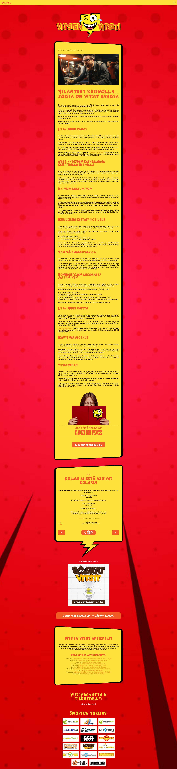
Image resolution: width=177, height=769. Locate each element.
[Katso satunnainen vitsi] (88, 532)
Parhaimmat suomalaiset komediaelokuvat (92, 667)
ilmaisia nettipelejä (96, 152)
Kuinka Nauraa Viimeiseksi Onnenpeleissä (92, 664)
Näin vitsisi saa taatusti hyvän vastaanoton (92, 665)
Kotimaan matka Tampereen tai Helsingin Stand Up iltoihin (92, 672)
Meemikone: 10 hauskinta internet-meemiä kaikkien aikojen (92, 659)
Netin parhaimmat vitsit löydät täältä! (88, 615)
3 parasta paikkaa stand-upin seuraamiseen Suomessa (92, 669)
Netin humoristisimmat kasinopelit (92, 670)
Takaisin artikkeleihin (88, 444)
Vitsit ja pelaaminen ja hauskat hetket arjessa (92, 660)
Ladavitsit (80, 518)
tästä (76, 386)
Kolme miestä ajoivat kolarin (88, 480)
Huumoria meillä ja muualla (92, 662)
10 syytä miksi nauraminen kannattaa (92, 674)
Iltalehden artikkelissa (65, 328)
